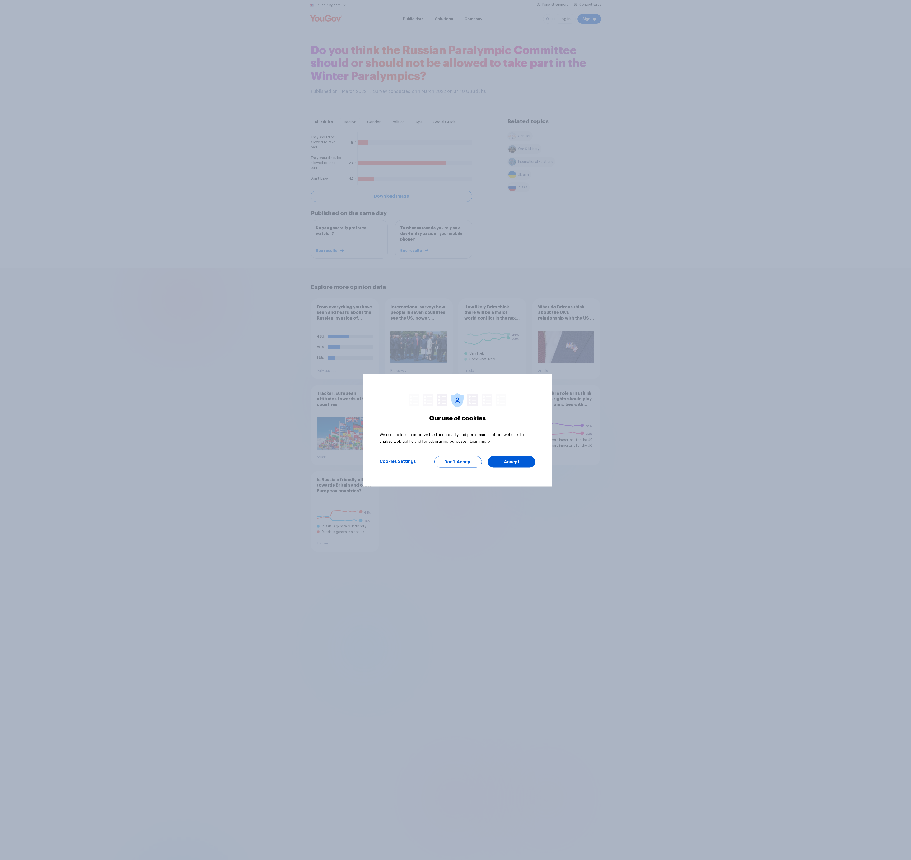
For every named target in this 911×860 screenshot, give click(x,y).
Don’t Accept (458, 462)
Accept (511, 462)
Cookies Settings (398, 461)
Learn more (480, 441)
